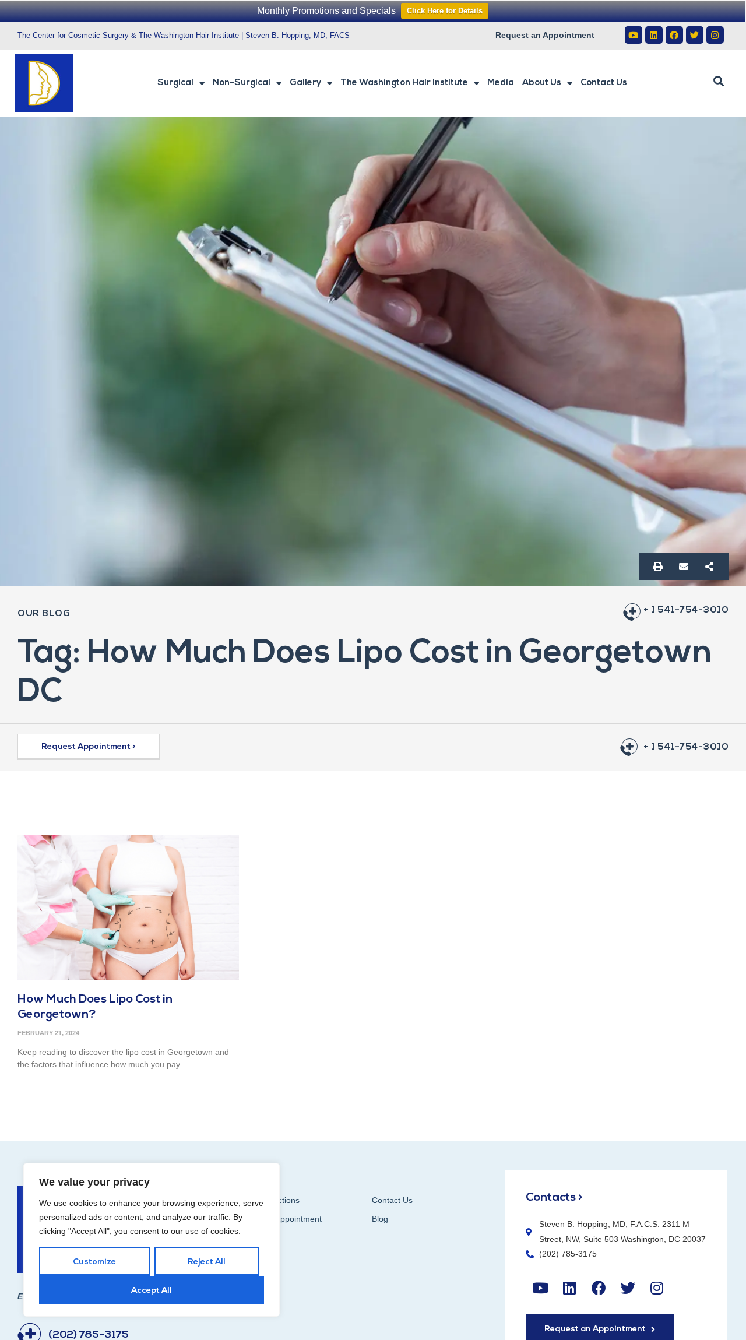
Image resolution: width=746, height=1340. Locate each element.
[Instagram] (715, 35)
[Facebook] (674, 35)
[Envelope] (683, 566)
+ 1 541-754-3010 (686, 610)
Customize (94, 1262)
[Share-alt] (709, 566)
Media (500, 83)
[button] (718, 81)
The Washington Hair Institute (404, 83)
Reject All (207, 1262)
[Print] (658, 566)
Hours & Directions (265, 1200)
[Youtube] (633, 35)
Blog (380, 1218)
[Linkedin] (654, 35)
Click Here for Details (445, 10)
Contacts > (554, 1198)
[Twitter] (694, 35)
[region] (151, 1240)
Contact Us (603, 83)
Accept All (151, 1290)
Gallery (305, 83)
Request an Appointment (544, 35)
